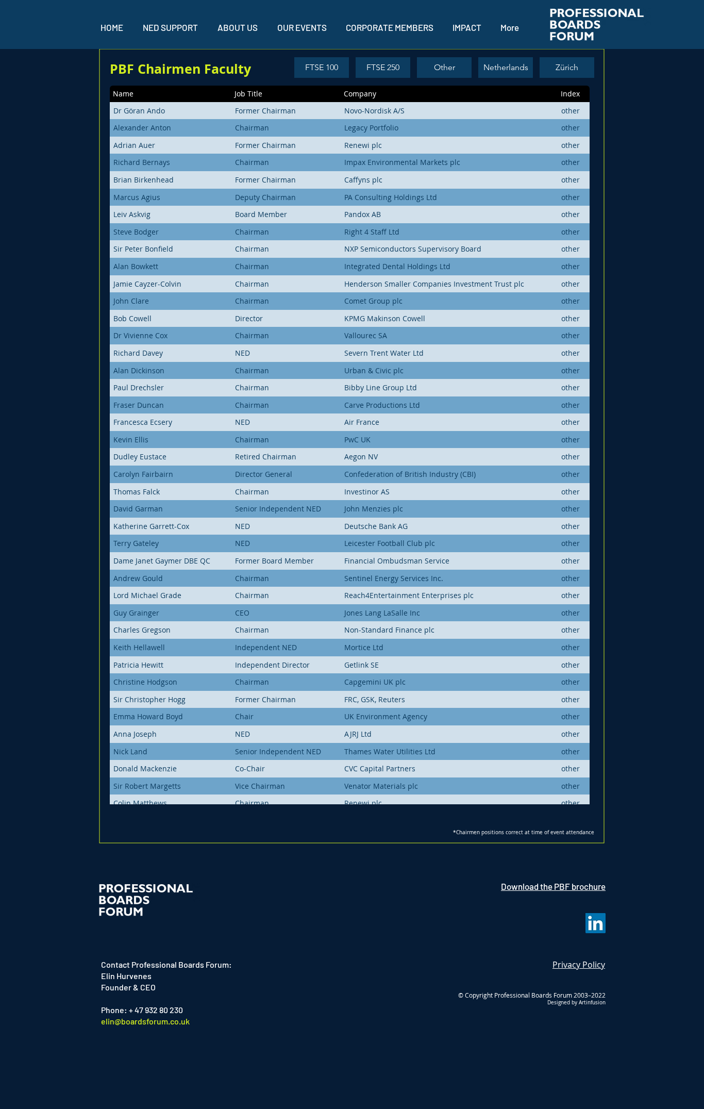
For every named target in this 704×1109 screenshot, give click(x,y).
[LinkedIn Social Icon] (595, 923)
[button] (301, 27)
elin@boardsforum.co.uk (145, 1021)
